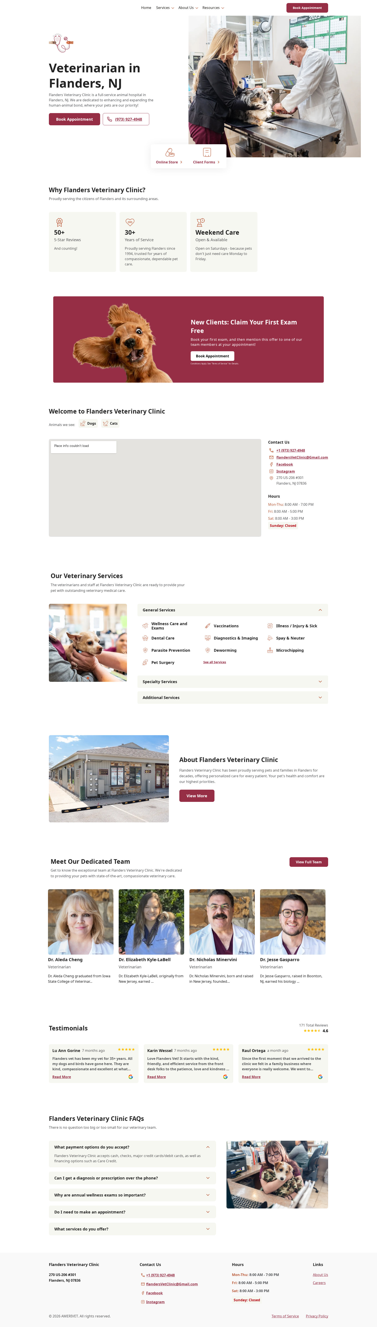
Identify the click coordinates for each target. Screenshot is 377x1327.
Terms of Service (285, 1316)
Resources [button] (211, 7)
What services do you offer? (81, 1229)
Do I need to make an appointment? (89, 1212)
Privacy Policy (317, 1316)
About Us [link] (320, 1274)
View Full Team (309, 862)
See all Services (214, 662)
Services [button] (163, 7)
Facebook (154, 1293)
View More (197, 795)
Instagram (155, 1302)
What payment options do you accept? (91, 1147)
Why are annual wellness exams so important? (100, 1195)
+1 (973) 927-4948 (160, 1275)
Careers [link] (319, 1282)
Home (146, 7)
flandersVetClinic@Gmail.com (172, 1284)
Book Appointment (307, 8)
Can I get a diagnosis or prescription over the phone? (106, 1178)
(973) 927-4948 (128, 119)
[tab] (88, 678)
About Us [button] (186, 7)
